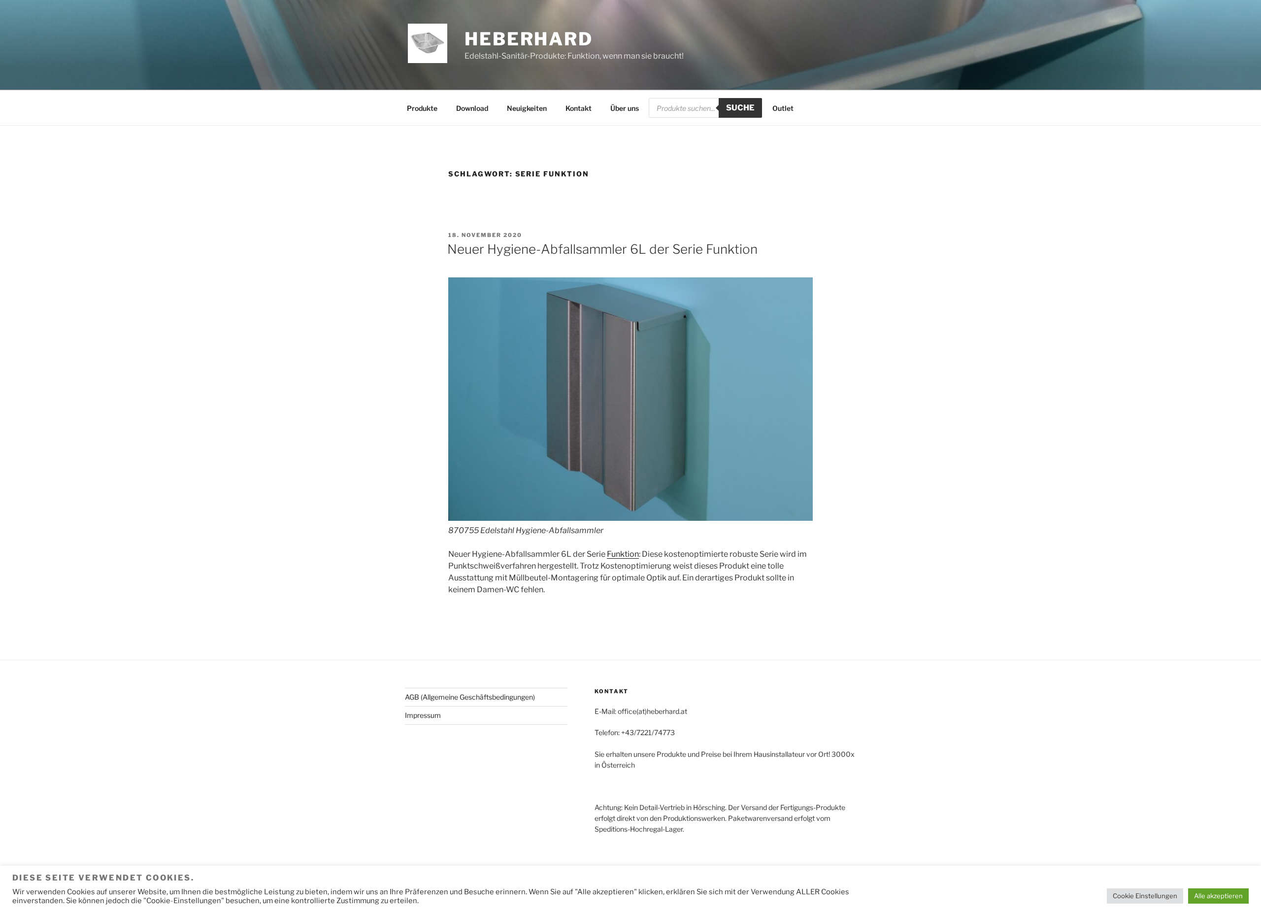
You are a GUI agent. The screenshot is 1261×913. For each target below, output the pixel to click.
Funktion (623, 554)
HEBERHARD (529, 39)
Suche (740, 107)
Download (472, 108)
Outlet (783, 108)
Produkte (422, 108)
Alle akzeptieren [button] (1218, 896)
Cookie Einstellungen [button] (1145, 896)
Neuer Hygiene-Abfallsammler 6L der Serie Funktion (602, 249)
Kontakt (578, 108)
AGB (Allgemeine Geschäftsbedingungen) (470, 697)
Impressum (423, 715)
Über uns (624, 108)
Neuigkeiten (527, 108)
